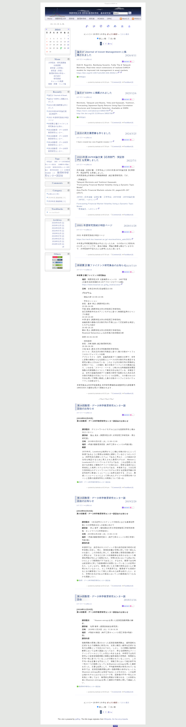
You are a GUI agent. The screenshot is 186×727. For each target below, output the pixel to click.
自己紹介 (57, 76)
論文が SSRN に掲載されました (94, 93)
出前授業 (57, 65)
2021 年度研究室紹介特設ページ (94, 225)
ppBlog (77, 719)
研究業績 (57, 79)
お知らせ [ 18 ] (53, 194)
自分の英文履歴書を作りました (94, 133)
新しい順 (103, 39)
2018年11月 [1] (58, 241)
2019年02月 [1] (58, 239)
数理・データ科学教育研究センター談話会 (95, 482)
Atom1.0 (125, 19)
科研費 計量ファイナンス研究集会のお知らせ (101, 265)
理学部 (71, 19)
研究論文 (82, 77)
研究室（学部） (57, 71)
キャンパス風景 (57, 81)
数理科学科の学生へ (57, 73)
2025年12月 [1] (58, 225)
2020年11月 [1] (58, 233)
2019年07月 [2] (58, 236)
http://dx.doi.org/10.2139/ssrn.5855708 (95, 113)
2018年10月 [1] (58, 244)
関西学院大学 (60, 19)
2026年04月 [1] (58, 223)
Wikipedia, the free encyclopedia (116, 719)
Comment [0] (116, 82)
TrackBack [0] (128, 82)
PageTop (115, 726)
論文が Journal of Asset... (58, 95)
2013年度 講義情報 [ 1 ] (57, 201)
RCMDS (101, 19)
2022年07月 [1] (58, 231)
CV (111, 142)
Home (49, 19)
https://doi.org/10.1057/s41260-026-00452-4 (97, 73)
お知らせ (89, 59)
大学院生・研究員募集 (57, 63)
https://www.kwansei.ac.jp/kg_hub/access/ (101, 285)
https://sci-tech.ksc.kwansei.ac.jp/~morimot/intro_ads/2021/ (104, 239)
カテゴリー (80, 59)
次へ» (110, 43)
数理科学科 (81, 19)
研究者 (92, 19)
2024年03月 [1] (58, 228)
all (63, 247)
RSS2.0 (137, 19)
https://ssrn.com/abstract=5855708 (93, 111)
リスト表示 (124, 34)
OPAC (109, 19)
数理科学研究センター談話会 (90, 686)
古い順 (113, 39)
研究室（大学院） (57, 68)
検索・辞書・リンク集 (57, 84)
